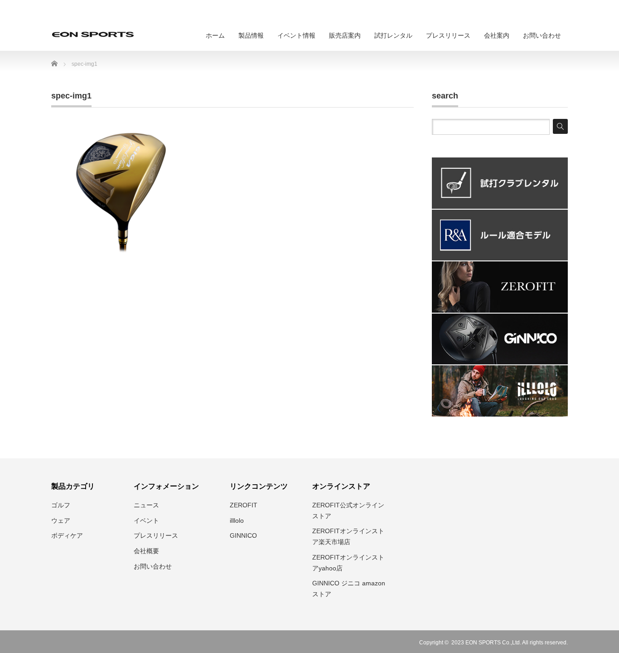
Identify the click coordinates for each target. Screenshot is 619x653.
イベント (146, 520)
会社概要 (146, 551)
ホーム (215, 35)
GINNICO (243, 535)
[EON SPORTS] (93, 34)
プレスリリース (448, 35)
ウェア (60, 520)
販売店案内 (345, 35)
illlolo (237, 520)
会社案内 (496, 35)
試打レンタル (393, 35)
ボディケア (67, 535)
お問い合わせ (542, 35)
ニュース (146, 505)
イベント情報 (296, 35)
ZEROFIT (243, 505)
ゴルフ (60, 505)
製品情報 (251, 35)
